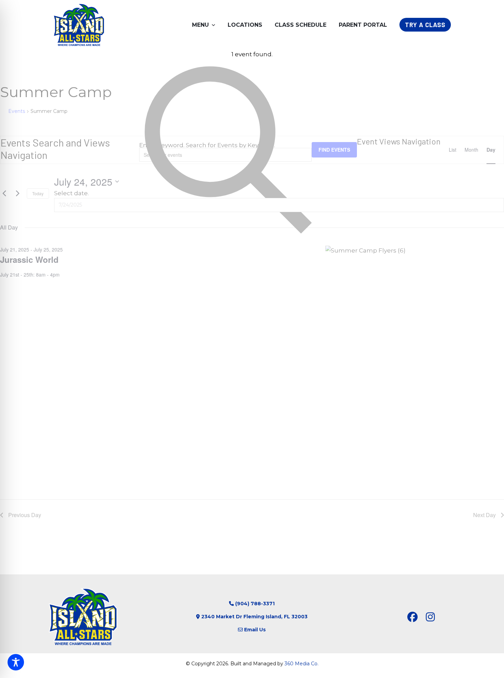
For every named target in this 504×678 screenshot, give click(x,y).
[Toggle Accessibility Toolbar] (16, 662)
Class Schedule (300, 25)
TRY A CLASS (425, 24)
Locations (245, 25)
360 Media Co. (302, 664)
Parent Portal (363, 25)
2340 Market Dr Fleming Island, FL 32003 (254, 616)
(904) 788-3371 (255, 603)
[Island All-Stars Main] (79, 24)
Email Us (255, 630)
